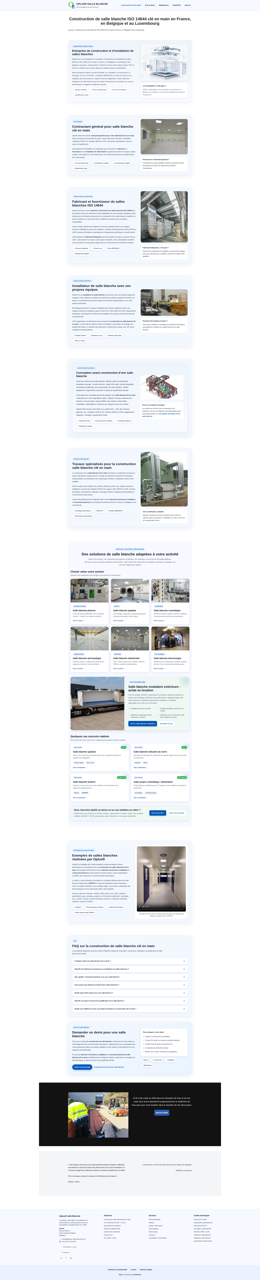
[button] (141, 5)
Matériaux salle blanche (202, 1238)
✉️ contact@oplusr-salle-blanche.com (72, 1239)
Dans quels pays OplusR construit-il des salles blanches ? (97, 985)
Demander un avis (166, 723)
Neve (120, 1275)
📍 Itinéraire (65, 1252)
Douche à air (108, 1235)
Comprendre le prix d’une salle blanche (109, 1067)
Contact (133, 1270)
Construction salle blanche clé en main (117, 1219)
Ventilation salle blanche (202, 1235)
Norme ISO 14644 (200, 1219)
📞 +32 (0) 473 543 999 (67, 1241)
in (61, 1258)
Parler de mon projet (177, 813)
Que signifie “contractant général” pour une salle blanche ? (97, 977)
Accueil (70, 30)
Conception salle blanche (202, 1229)
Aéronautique (153, 1229)
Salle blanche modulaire (112, 1226)
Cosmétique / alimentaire (157, 1238)
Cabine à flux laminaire (112, 1232)
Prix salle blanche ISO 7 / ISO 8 (115, 1223)
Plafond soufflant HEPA (112, 1229)
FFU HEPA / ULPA (110, 1238)
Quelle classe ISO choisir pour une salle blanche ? (94, 993)
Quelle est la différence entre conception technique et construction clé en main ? (105, 1009)
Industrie (152, 1235)
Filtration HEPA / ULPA (201, 1232)
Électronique (153, 1232)
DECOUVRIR (162, 1113)
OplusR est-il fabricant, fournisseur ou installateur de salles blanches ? (102, 969)
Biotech (151, 1223)
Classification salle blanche (203, 1223)
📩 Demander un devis (69, 1247)
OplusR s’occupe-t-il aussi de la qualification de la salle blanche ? (100, 1001)
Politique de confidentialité (117, 1270)
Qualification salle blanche (203, 1241)
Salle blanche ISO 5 (200, 1226)
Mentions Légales (146, 1270)
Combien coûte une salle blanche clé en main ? (93, 961)
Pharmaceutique (154, 1219)
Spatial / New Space (155, 1226)
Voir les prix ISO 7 (157, 813)
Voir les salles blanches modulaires (142, 723)
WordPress (137, 1275)
